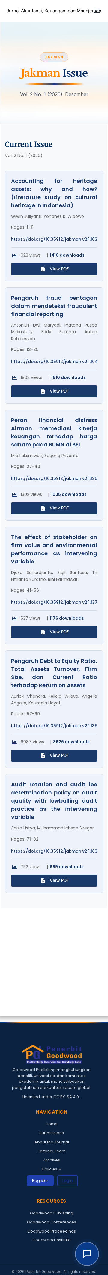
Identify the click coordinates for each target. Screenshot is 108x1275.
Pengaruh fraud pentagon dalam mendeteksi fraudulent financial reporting (54, 306)
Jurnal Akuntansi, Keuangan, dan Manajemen (54, 11)
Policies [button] (50, 1169)
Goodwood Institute (51, 1240)
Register (40, 1180)
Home (52, 1124)
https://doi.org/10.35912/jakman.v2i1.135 (54, 726)
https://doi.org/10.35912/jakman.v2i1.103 (54, 239)
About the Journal (51, 1142)
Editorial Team (52, 1151)
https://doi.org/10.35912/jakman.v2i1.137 (54, 602)
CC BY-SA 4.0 (66, 1097)
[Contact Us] (87, 1254)
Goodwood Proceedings (51, 1231)
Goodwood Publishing (51, 1213)
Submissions (51, 1133)
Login (67, 1180)
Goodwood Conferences (51, 1222)
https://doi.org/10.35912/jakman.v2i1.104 (54, 362)
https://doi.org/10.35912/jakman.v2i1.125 (54, 478)
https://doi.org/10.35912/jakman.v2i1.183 (54, 851)
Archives (51, 1160)
